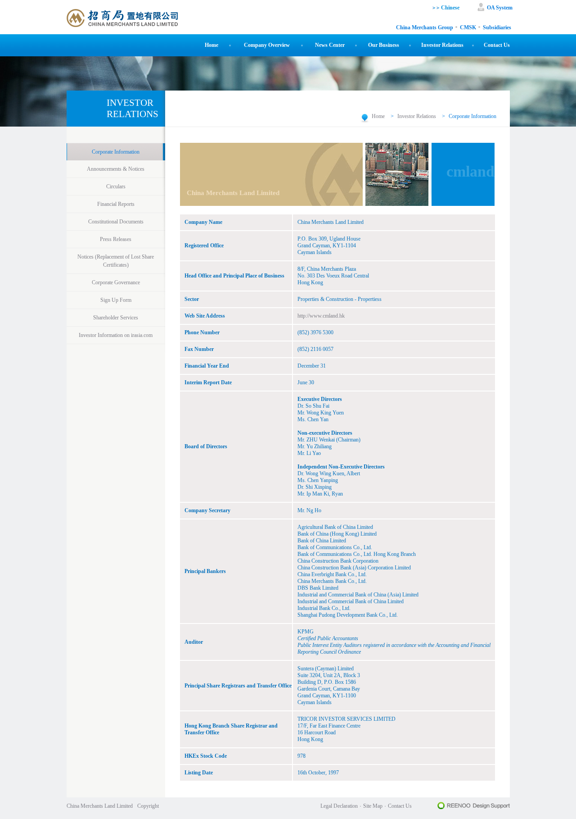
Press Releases (115, 239)
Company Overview (267, 45)
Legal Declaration (339, 806)
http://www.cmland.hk (321, 316)
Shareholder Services (115, 317)
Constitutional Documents (116, 221)
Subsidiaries (497, 28)
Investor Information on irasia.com (116, 335)
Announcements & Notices (115, 169)
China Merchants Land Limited (100, 806)
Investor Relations (442, 45)
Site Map (372, 806)
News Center (330, 45)
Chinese (449, 8)
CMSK (468, 28)
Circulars (116, 186)
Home (211, 45)
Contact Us (497, 45)
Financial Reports (116, 204)
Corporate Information (116, 152)
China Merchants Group (424, 28)
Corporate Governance (116, 282)
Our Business (383, 45)
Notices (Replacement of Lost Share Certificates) (115, 261)
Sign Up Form (115, 300)
